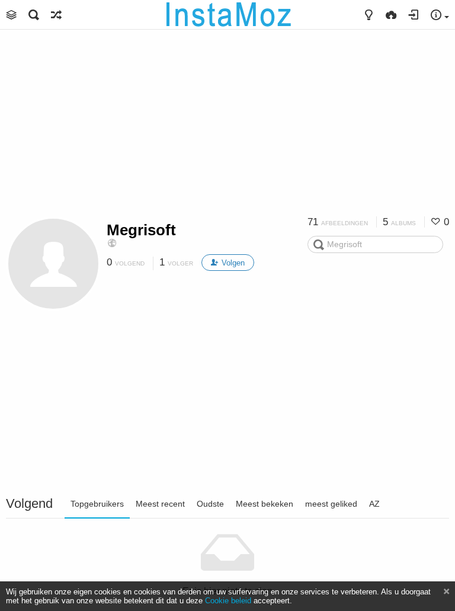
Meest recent (160, 503)
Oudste (210, 503)
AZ (374, 503)
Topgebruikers (97, 503)
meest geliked (331, 503)
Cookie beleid (228, 600)
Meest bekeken (264, 503)
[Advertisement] (227, 127)
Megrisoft (141, 230)
